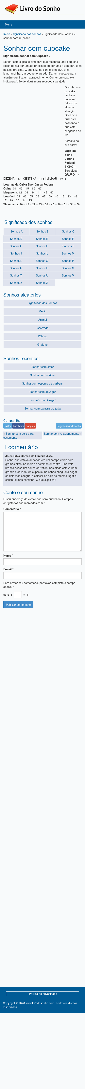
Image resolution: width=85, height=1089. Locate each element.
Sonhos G (16, 246)
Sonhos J (16, 253)
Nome (8, 555)
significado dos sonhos (27, 34)
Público (42, 336)
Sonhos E (42, 239)
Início (6, 34)
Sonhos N (16, 261)
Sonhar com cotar (42, 367)
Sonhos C (68, 231)
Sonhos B (42, 231)
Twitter (7, 426)
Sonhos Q (16, 268)
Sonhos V (68, 275)
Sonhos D (16, 239)
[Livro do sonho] (32, 9)
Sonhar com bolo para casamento (18, 435)
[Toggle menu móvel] (78, 24)
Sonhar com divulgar (43, 400)
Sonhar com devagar (42, 392)
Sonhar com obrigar (42, 375)
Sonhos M (68, 253)
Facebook (18, 426)
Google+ (30, 426)
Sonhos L (42, 253)
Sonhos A (16, 231)
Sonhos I (68, 246)
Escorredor (42, 328)
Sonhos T (16, 275)
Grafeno (42, 344)
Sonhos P (68, 261)
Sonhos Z (42, 283)
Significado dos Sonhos (42, 303)
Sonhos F (68, 239)
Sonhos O (42, 261)
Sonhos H (42, 246)
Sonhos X (16, 283)
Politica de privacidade (43, 994)
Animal (42, 320)
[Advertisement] (42, 127)
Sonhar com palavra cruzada (43, 408)
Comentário (12, 509)
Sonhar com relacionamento (61, 433)
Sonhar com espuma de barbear (42, 383)
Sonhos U (42, 275)
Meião (42, 311)
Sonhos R (42, 268)
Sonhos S (68, 268)
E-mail (8, 569)
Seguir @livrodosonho (69, 426)
